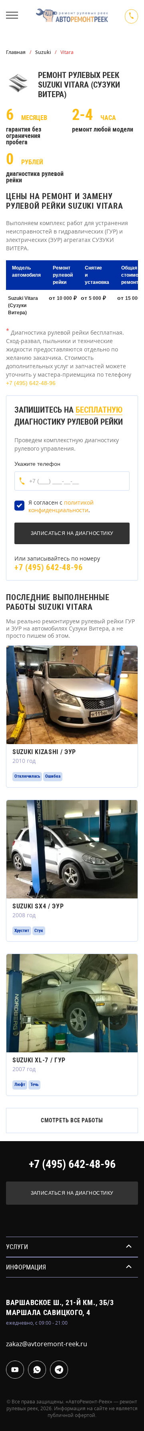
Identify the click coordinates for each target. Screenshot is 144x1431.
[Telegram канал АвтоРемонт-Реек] (59, 1370)
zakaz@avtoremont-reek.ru (46, 1343)
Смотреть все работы (72, 1120)
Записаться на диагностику (72, 1193)
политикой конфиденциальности (61, 506)
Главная (16, 52)
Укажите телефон (37, 464)
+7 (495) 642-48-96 (31, 383)
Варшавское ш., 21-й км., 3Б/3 (60, 1302)
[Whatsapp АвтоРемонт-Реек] (37, 1370)
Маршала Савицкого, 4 (48, 1312)
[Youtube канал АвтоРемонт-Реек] (15, 1370)
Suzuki (43, 52)
